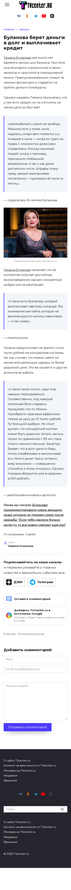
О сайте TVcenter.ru (17, 760)
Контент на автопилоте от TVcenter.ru (30, 765)
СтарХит (30, 534)
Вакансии (10, 780)
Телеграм (45, 582)
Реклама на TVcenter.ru (20, 770)
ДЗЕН (18, 582)
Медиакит (11, 775)
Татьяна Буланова (17, 57)
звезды (11, 634)
